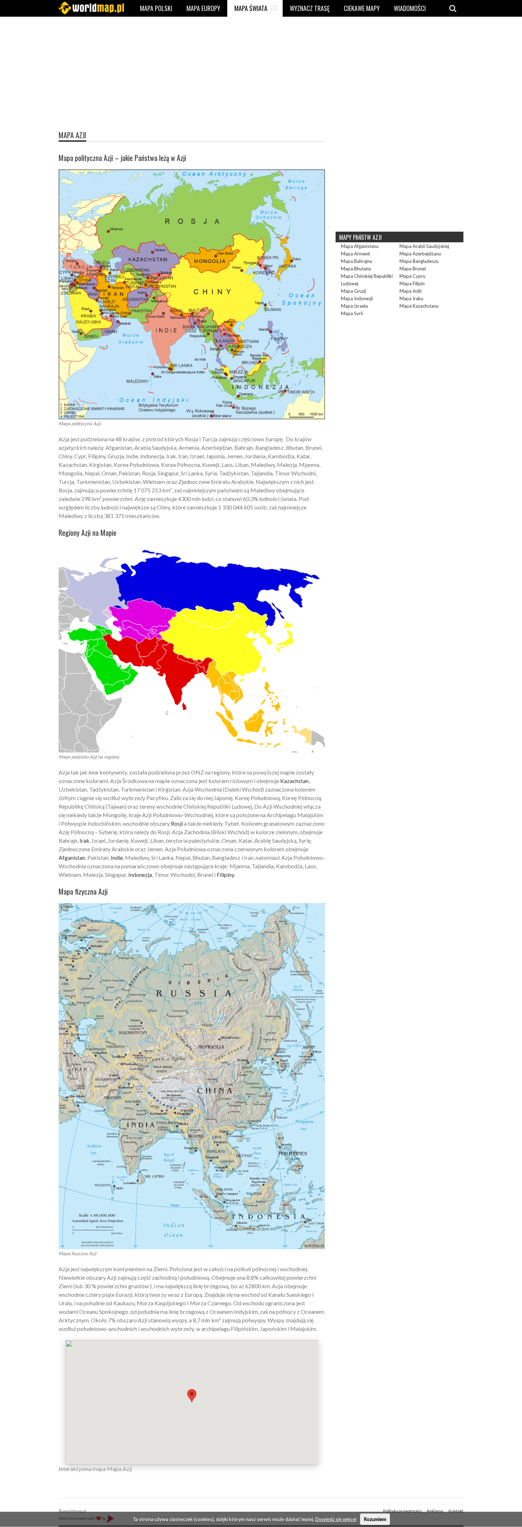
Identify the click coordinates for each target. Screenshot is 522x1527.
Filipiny (225, 874)
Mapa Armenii (355, 254)
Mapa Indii (410, 291)
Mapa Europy (203, 8)
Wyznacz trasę (310, 8)
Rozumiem (375, 1519)
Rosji (177, 823)
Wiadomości (410, 8)
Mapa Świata (250, 8)
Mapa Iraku (411, 298)
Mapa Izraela (354, 306)
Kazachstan (294, 780)
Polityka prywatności (402, 1510)
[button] (191, 1395)
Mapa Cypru (412, 276)
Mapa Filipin (412, 283)
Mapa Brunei (412, 268)
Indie (117, 857)
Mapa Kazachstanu (419, 306)
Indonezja (140, 874)
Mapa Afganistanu (360, 246)
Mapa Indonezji (357, 298)
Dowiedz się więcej (336, 1519)
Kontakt (455, 1510)
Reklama (435, 1510)
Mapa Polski (156, 8)
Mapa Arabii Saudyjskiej (424, 246)
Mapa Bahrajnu (356, 261)
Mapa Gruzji (353, 291)
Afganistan (72, 857)
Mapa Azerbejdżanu (420, 254)
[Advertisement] (261, 80)
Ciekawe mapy (362, 8)
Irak (84, 840)
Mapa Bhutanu (356, 268)
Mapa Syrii (352, 313)
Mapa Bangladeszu (419, 261)
